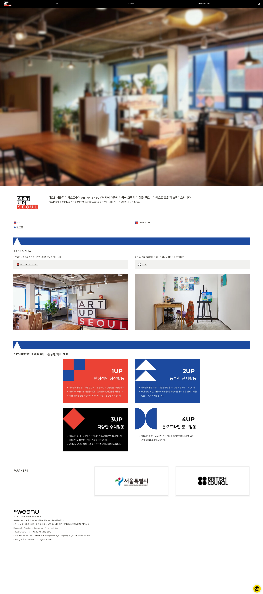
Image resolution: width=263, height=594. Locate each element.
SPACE (131, 4)
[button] (259, 4)
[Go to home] (8, 4)
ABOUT (59, 4)
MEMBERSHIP (204, 4)
